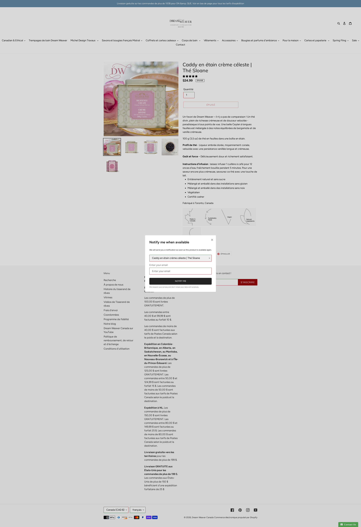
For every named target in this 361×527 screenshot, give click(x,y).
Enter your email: (158, 265)
